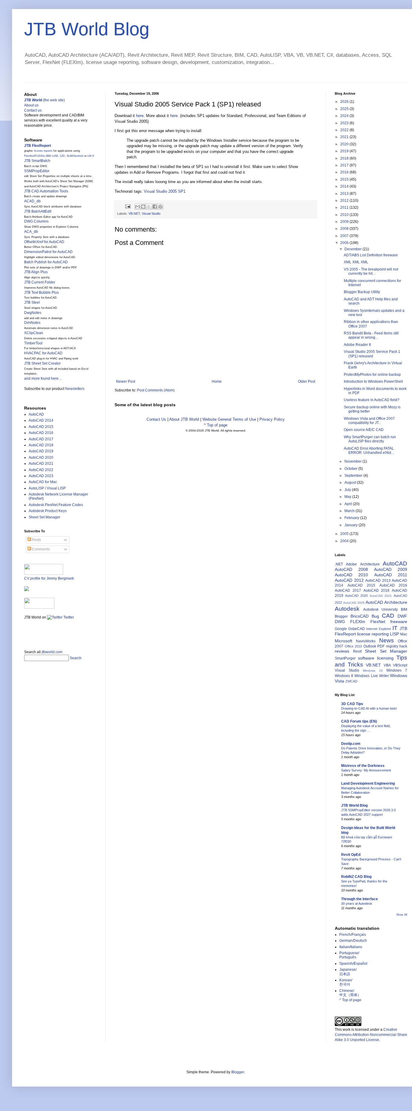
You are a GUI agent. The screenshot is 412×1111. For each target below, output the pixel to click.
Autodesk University (380, 609)
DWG (340, 621)
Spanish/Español (353, 963)
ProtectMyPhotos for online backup (372, 374)
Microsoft (343, 640)
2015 (345, 179)
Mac (403, 634)
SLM (69, 155)
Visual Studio (151, 213)
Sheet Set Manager (44, 517)
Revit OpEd (350, 855)
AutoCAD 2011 (390, 574)
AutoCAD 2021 (41, 463)
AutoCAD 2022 (41, 470)
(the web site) (44, 100)
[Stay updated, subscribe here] (26, 633)
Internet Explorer (378, 629)
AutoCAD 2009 (390, 569)
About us (31, 105)
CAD (388, 615)
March (350, 511)
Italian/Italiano (350, 947)
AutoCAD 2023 (41, 476)
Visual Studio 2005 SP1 (164, 191)
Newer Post (125, 381)
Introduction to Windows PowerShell (373, 381)
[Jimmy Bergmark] (26, 590)
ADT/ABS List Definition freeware (371, 255)
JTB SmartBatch (37, 161)
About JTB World (184, 419)
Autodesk (347, 609)
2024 (345, 116)
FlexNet (29, 155)
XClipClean (33, 333)
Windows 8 (344, 676)
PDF (381, 646)
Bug (375, 616)
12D (62, 155)
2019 (345, 151)
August (350, 482)
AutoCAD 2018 (41, 445)
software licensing (376, 658)
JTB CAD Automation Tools (46, 191)
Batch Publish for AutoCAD (46, 262)
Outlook (369, 646)
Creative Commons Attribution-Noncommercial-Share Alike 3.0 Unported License (371, 1034)
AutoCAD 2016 (41, 433)
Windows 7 (396, 670)
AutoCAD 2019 (41, 451)
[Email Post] (128, 206)
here (140, 115)
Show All (401, 914)
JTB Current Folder (39, 282)
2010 (345, 215)
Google (341, 629)
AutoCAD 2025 (354, 602)
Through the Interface (359, 899)
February (352, 518)
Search (75, 658)
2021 (345, 137)
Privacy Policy (272, 419)
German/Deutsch (353, 940)
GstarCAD (356, 629)
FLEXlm (40, 155)
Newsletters (74, 389)
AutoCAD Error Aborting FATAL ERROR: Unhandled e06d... (369, 450)
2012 (345, 200)
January (351, 525)
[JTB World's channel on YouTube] (39, 607)
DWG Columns (36, 221)
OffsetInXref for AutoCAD (44, 242)
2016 (345, 172)
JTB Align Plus (36, 272)
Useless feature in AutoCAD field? (371, 400)
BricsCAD (359, 616)
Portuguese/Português (349, 955)
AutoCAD (36, 414)
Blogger (341, 616)
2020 (345, 144)
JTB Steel (32, 302)
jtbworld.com (52, 652)
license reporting (373, 633)
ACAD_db (32, 201)
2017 (345, 165)
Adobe (351, 564)
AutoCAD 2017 (41, 439)
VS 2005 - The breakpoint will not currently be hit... (371, 271)
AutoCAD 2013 (378, 580)
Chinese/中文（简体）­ (350, 993)
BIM (404, 609)
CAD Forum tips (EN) (359, 721)
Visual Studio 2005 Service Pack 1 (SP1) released (372, 354)
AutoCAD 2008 (351, 569)
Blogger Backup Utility (362, 292)
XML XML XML (356, 262)
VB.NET (134, 213)
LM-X (90, 155)
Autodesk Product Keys (48, 511)
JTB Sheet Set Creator (42, 363)
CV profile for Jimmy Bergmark (49, 578)
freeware (398, 621)
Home (217, 381)
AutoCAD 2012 (349, 580)
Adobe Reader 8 (357, 345)
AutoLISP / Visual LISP (47, 488)
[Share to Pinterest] (160, 207)
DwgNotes (32, 313)
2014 (345, 186)
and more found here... (42, 378)
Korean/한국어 (345, 982)
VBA (387, 665)
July (348, 490)
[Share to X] (149, 207)
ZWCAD (351, 681)
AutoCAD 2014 (41, 420)
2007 (345, 236)
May (348, 497)
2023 (345, 123)
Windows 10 (372, 670)
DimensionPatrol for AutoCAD (48, 252)
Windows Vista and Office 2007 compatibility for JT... (369, 420)
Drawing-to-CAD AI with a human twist (369, 708)
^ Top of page (215, 425)
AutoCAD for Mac (43, 482)
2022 (345, 130)
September (353, 475)
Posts (36, 540)
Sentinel (78, 155)
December (353, 249)
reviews (342, 651)
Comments (40, 549)
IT (395, 628)
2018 (345, 158)
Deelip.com (350, 744)
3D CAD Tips (352, 704)
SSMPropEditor (36, 171)
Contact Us (156, 419)
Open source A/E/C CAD (364, 430)
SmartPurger (345, 658)
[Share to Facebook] (155, 207)
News (386, 640)
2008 (345, 228)
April (348, 504)
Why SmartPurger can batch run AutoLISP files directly (370, 439)
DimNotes (32, 323)
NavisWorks (366, 641)
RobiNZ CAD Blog (356, 877)
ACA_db (31, 231)
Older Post (306, 381)
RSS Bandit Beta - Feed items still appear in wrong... (371, 335)
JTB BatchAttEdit (37, 211)
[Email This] (138, 207)
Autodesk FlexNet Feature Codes (56, 505)
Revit (357, 651)
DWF (402, 616)
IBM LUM (52, 155)
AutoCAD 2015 (41, 427)
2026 (345, 102)
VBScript (400, 665)
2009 (345, 222)
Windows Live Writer (371, 676)
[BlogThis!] (143, 207)
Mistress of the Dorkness (363, 766)
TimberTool (33, 343)
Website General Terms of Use (229, 419)
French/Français (352, 934)
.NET (339, 564)
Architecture (370, 564)
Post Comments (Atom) (156, 390)
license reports (43, 150)
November (353, 461)
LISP (394, 633)
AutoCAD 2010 (351, 574)
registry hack (396, 646)
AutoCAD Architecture (386, 602)
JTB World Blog (86, 29)
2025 (345, 109)
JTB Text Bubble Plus (41, 292)
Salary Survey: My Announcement (366, 770)
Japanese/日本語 (348, 971)
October (351, 469)
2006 (345, 243)
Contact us (33, 110)
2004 (345, 541)
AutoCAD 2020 (41, 457)
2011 (345, 207)
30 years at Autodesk (356, 903)
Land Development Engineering (368, 783)
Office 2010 (353, 646)
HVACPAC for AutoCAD (43, 353)
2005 (345, 534)
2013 (345, 193)
